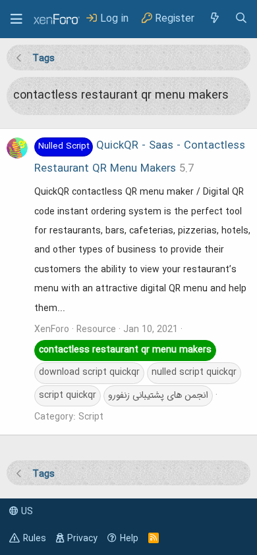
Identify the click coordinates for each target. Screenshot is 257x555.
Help (129, 538)
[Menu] (16, 19)
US (25, 511)
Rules (34, 538)
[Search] (241, 19)
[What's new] (214, 19)
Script (90, 417)
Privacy (82, 538)
